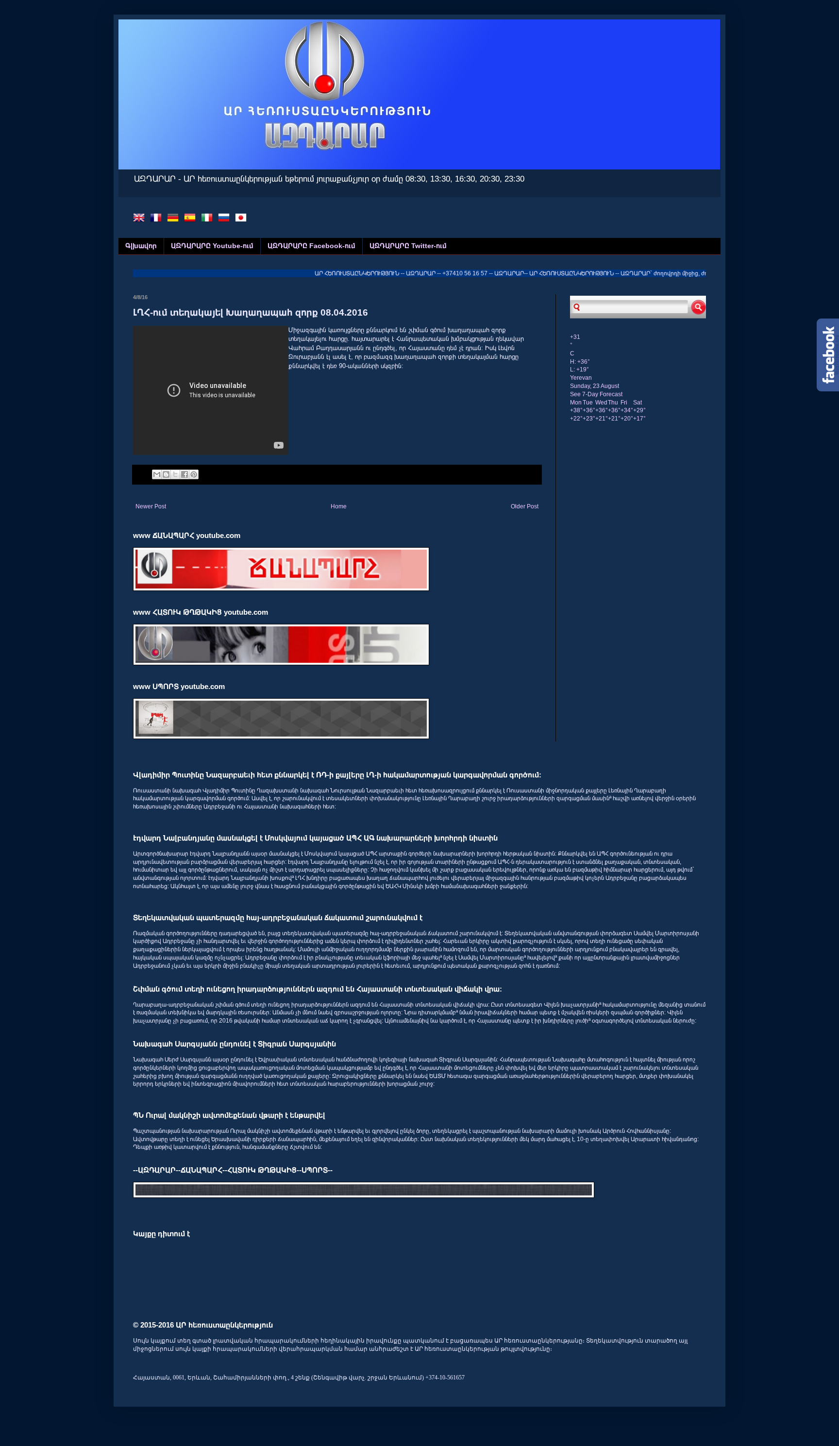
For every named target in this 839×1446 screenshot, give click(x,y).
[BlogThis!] (166, 474)
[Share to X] (175, 474)
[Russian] (226, 219)
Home (339, 506)
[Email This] (157, 474)
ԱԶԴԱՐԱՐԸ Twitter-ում (408, 246)
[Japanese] (243, 219)
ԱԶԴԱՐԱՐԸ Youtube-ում (212, 246)
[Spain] (192, 219)
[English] (141, 219)
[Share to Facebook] (184, 474)
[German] (175, 219)
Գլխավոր (141, 246)
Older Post (524, 506)
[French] (158, 219)
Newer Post (150, 506)
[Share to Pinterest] (194, 474)
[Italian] (209, 219)
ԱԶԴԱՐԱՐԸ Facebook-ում (311, 246)
